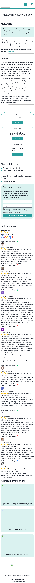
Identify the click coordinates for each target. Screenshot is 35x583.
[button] (25, 4)
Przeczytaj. (10, 51)
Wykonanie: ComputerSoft (17, 581)
